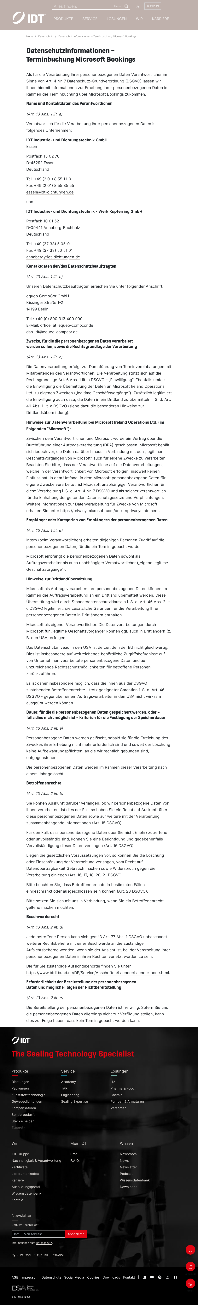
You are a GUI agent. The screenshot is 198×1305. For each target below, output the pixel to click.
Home (29, 36)
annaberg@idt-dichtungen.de (53, 257)
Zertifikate (20, 1167)
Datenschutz (46, 36)
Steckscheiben (23, 1121)
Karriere (160, 18)
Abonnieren (76, 1234)
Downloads (128, 1187)
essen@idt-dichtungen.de (50, 192)
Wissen (126, 1143)
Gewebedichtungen (27, 1101)
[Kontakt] (190, 1283)
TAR (64, 1088)
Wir (139, 18)
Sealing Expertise (74, 1101)
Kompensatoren (24, 1108)
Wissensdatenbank (26, 1193)
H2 (113, 1082)
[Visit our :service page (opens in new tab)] (144, 1277)
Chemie (116, 1095)
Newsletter (128, 1167)
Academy (68, 1082)
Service (89, 18)
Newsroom (128, 1154)
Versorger (118, 1108)
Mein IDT (154, 6)
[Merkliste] (190, 1249)
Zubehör (18, 1128)
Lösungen (117, 18)
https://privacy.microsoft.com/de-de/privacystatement (109, 510)
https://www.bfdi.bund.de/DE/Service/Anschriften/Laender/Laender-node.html (97, 972)
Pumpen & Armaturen (127, 1101)
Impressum (29, 1277)
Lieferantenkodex (25, 1174)
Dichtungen (20, 1082)
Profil (74, 1154)
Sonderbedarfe (23, 1115)
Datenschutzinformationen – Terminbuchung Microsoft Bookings (97, 36)
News (124, 1161)
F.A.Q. (75, 1161)
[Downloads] (190, 1266)
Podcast (126, 1174)
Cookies (93, 1277)
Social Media (74, 1277)
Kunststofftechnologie (28, 1095)
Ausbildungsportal (26, 1187)
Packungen (20, 1088)
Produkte (63, 18)
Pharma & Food (122, 1088)
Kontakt (17, 1200)
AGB (15, 1277)
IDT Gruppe (20, 1154)
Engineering (70, 1095)
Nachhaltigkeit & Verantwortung (36, 1161)
